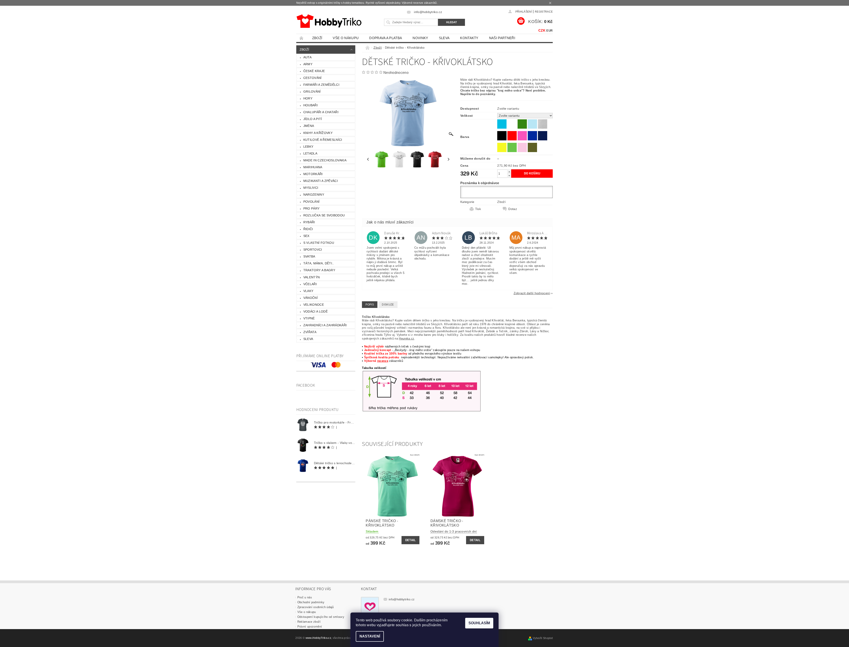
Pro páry (311, 208)
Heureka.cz (406, 338)
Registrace (544, 11)
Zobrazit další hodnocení (532, 293)
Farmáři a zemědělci (321, 84)
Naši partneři (502, 38)
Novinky (420, 38)
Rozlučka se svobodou (324, 215)
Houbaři (310, 105)
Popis (369, 304)
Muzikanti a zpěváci (320, 181)
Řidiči (308, 229)
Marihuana (312, 167)
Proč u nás (304, 597)
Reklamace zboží (309, 621)
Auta (307, 57)
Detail (410, 540)
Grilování (312, 91)
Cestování (312, 78)
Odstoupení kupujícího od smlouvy (320, 616)
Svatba (309, 256)
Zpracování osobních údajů (315, 607)
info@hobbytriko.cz (402, 599)
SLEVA (444, 38)
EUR (549, 30)
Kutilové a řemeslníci (322, 139)
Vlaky (308, 291)
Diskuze (388, 304)
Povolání (311, 201)
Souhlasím (479, 623)
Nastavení (369, 636)
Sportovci (312, 249)
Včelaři (310, 284)
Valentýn (311, 277)
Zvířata (309, 332)
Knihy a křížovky (318, 133)
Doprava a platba (385, 38)
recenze (382, 361)
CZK (541, 30)
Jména (308, 126)
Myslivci (310, 187)
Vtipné (309, 318)
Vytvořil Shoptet (543, 638)
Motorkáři (313, 174)
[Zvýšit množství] (509, 172)
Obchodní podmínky (310, 602)
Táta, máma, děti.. (318, 263)
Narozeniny (313, 194)
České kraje (314, 71)
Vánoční (310, 298)
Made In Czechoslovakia (324, 160)
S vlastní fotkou (318, 242)
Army (307, 64)
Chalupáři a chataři (320, 112)
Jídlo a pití (312, 119)
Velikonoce (313, 304)
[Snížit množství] (509, 176)
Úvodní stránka (301, 38)
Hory (307, 98)
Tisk (478, 209)
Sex (306, 236)
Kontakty (469, 38)
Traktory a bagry (319, 270)
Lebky (308, 146)
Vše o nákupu (346, 38)
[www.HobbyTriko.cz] (328, 21)
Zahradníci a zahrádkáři (325, 325)
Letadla (310, 153)
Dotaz (512, 209)
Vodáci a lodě (315, 311)
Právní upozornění (309, 626)
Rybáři (309, 222)
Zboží (317, 38)
